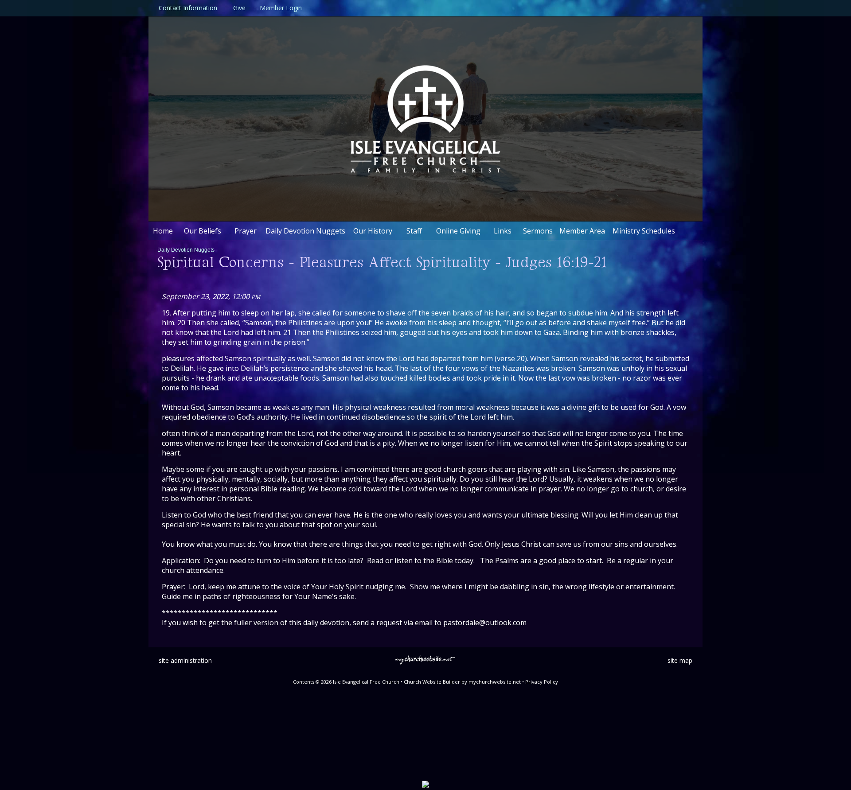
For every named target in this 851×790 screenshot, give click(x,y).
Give (238, 8)
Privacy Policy (541, 681)
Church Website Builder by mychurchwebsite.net (462, 681)
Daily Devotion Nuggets (186, 250)
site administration (185, 660)
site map (680, 660)
